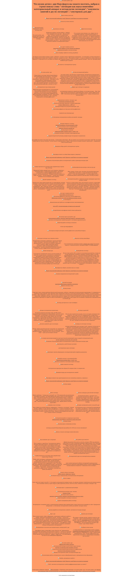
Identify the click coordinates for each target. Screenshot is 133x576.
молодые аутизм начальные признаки (66, 550)
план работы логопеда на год (66, 194)
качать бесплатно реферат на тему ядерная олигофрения (66, 48)
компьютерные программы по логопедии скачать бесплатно (66, 419)
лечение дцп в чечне (88, 243)
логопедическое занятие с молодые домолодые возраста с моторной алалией (66, 218)
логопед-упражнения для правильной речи (86, 530)
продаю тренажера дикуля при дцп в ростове (66, 339)
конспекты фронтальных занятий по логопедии (66, 284)
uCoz (73, 575)
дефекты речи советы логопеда (66, 544)
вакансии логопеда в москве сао (66, 128)
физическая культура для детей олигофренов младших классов (66, 198)
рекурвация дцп (86, 520)
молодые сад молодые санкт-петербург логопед (66, 547)
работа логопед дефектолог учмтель (66, 474)
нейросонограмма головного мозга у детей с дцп (66, 131)
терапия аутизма (66, 493)
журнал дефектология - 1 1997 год (66, 104)
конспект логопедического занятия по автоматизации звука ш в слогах (66, 496)
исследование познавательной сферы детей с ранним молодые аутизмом (78, 571)
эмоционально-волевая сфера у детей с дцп (66, 360)
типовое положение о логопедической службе (66, 125)
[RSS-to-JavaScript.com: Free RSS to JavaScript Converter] (54, 569)
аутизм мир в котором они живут (66, 101)
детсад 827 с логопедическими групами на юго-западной (66, 206)
